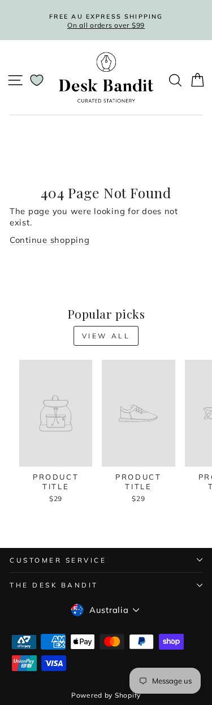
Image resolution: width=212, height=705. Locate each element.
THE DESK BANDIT (54, 585)
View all (106, 336)
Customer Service (58, 560)
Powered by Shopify (106, 695)
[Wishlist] (36, 80)
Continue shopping (50, 239)
